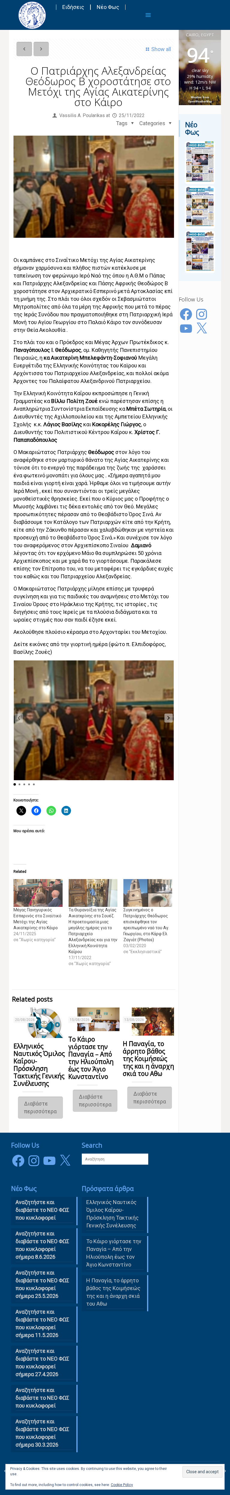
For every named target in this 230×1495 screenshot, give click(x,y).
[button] (168, 718)
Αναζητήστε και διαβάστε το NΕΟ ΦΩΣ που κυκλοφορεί (42, 1210)
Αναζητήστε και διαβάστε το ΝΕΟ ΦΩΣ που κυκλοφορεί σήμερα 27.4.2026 (42, 1362)
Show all (161, 49)
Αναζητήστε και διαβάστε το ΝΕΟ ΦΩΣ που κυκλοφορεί (42, 1398)
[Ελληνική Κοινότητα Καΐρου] (32, 15)
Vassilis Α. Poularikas (82, 115)
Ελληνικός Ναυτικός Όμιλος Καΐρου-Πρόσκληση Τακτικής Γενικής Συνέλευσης (39, 1065)
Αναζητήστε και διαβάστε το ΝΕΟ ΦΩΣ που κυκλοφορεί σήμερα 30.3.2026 (42, 1433)
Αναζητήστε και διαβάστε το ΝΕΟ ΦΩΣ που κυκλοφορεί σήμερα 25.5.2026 (42, 1284)
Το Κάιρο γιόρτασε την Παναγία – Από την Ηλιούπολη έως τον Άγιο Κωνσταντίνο (91, 1058)
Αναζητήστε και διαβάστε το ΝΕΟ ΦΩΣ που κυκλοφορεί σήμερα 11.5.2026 (42, 1323)
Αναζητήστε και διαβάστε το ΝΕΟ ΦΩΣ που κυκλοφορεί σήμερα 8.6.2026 (42, 1245)
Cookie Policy (122, 1485)
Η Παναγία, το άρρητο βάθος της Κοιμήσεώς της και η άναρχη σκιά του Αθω (148, 1058)
